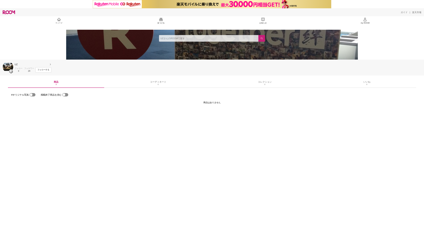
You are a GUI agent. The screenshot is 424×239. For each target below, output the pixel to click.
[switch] (32, 94)
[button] (8, 67)
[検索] (261, 38)
